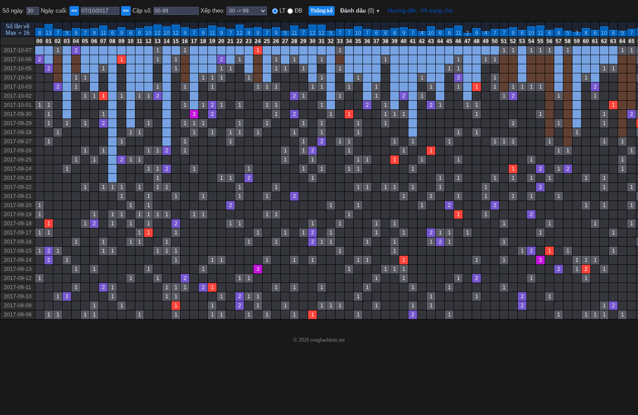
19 (212, 41)
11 (103, 33)
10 (148, 33)
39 (394, 41)
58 (568, 41)
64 (622, 41)
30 (312, 41)
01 (49, 41)
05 (85, 41)
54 (531, 41)
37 (376, 41)
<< (74, 11)
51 (504, 41)
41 (413, 41)
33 (340, 41)
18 (203, 41)
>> (126, 11)
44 (440, 41)
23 (249, 41)
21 (230, 41)
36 (367, 41)
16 (185, 41)
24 (258, 41)
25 (267, 41)
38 (385, 41)
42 (422, 41)
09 (121, 41)
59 (577, 41)
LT (282, 10)
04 (76, 41)
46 (458, 41)
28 (294, 41)
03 (67, 41)
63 (613, 41)
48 (477, 41)
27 (285, 41)
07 (103, 41)
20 (221, 41)
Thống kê (321, 11)
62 (604, 41)
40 (404, 41)
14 (167, 41)
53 (522, 41)
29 (303, 41)
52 (513, 41)
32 (331, 41)
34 (349, 41)
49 (486, 41)
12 (158, 33)
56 (549, 41)
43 (431, 41)
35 (358, 41)
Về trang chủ (437, 10)
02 (58, 41)
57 (559, 41)
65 (631, 41)
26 (276, 41)
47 (467, 41)
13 (49, 33)
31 (322, 41)
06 (94, 41)
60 (586, 41)
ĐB (298, 10)
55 (540, 41)
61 (595, 41)
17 (194, 41)
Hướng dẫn (402, 10)
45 (449, 41)
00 (39, 41)
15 (176, 41)
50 (495, 41)
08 (112, 41)
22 (240, 41)
